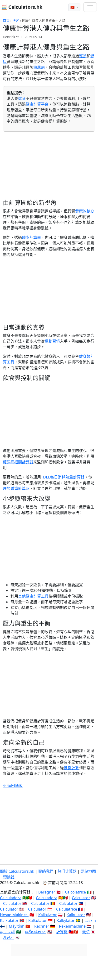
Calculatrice (66, 909)
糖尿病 (39, 67)
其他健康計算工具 (33, 596)
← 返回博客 (13, 785)
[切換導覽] (90, 7)
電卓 (86, 931)
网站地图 (88, 871)
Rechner (41, 926)
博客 (15, 20)
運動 (83, 55)
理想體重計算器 (16, 488)
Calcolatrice (75, 892)
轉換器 (9, 877)
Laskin (90, 920)
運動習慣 (52, 341)
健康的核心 (84, 211)
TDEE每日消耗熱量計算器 (62, 477)
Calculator (81, 897)
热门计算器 (67, 871)
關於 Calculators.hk (17, 871)
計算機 (62, 931)
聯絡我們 (46, 871)
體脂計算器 (31, 237)
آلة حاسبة (7, 931)
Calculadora (10, 897)
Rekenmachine (72, 926)
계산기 (8, 937)
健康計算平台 (37, 104)
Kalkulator (47, 914)
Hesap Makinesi (14, 914)
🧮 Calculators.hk (21, 7)
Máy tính (16, 926)
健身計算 (71, 767)
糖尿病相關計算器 (18, 462)
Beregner (46, 892)
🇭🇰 (72, 7)
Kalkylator (66, 920)
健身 (22, 98)
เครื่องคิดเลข (35, 931)
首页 (6, 20)
